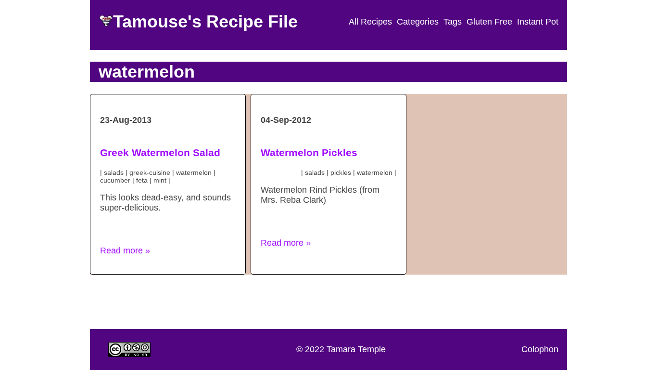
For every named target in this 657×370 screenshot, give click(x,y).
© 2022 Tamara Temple (341, 349)
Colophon (539, 349)
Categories (418, 21)
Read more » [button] (125, 250)
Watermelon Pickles (309, 152)
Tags (452, 21)
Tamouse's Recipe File (205, 21)
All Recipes (370, 21)
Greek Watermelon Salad (160, 152)
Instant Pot (537, 21)
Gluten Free (489, 21)
